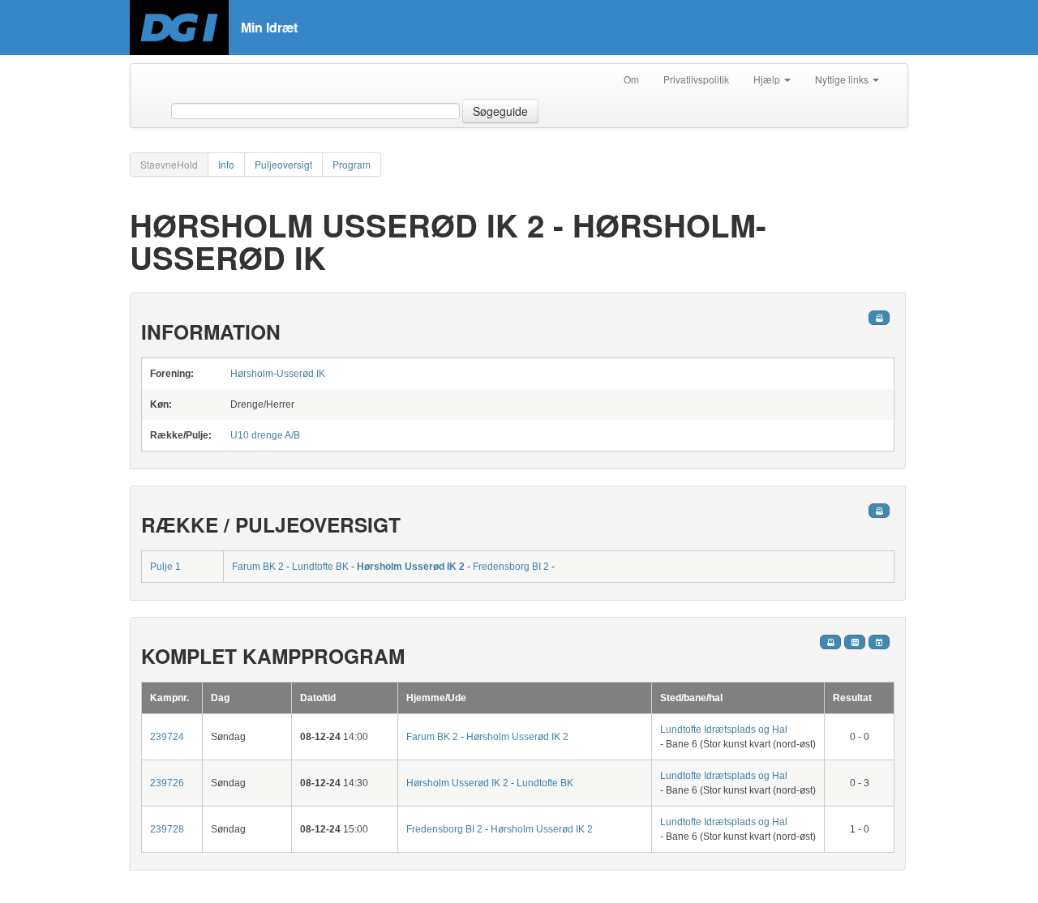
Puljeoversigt (283, 164)
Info (226, 164)
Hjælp (768, 79)
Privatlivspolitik (696, 79)
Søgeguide (500, 111)
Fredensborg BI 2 (511, 566)
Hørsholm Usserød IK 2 (411, 566)
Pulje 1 (165, 566)
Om (631, 79)
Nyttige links (843, 79)
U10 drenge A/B (265, 435)
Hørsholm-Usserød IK (277, 373)
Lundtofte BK (320, 566)
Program (351, 164)
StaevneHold (169, 164)
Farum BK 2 (258, 566)
